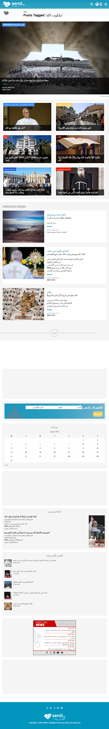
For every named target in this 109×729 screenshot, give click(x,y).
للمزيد (54, 333)
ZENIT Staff (6, 89)
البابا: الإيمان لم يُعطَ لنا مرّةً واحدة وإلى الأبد (20, 516)
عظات (49, 251)
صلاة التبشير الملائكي (11, 105)
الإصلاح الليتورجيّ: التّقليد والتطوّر (23, 582)
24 (11, 456)
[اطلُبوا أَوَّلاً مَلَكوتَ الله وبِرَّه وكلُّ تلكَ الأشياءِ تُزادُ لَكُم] (80, 149)
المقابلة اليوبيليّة (9, 169)
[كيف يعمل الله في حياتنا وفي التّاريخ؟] (80, 117)
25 (26, 456)
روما (5, 137)
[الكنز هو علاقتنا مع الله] (27, 117)
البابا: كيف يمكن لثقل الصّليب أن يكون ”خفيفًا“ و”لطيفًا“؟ (30, 593)
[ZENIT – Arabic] (30, 4)
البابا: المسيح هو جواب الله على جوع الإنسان (66, 254)
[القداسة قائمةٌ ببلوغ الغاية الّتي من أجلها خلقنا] (80, 181)
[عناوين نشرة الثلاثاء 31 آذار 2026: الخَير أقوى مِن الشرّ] (27, 149)
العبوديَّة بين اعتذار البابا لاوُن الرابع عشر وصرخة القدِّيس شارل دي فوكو (34, 560)
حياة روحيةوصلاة (53, 215)
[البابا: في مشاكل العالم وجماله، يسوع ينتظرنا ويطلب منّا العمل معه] (27, 181)
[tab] (43, 624)
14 (69, 448)
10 (11, 448)
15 (83, 448)
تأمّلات (59, 137)
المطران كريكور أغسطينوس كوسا (57, 232)
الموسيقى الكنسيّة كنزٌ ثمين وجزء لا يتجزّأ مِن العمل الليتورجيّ (27, 533)
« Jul (5, 465)
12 (40, 448)
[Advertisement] (54, 355)
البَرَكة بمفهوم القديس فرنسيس (22, 603)
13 (54, 448)
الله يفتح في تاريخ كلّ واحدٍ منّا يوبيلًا (62, 295)
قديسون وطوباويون (63, 169)
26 (40, 456)
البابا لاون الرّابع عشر (26, 105)
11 (26, 448)
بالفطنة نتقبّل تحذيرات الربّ (59, 218)
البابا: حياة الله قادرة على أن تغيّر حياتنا (24, 571)
